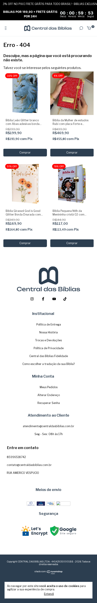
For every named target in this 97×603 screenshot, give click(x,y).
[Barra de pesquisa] (81, 28)
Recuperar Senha (48, 403)
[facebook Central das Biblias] (43, 299)
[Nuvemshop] (49, 573)
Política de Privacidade (49, 348)
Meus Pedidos (49, 387)
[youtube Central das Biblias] (54, 299)
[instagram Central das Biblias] (32, 299)
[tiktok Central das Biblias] (65, 299)
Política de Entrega (48, 324)
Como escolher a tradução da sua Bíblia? (48, 364)
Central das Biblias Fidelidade (48, 356)
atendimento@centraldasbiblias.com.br (48, 426)
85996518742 (16, 457)
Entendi (49, 594)
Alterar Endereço (48, 395)
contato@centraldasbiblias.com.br (29, 465)
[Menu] (6, 28)
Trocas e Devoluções (48, 340)
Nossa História (48, 332)
